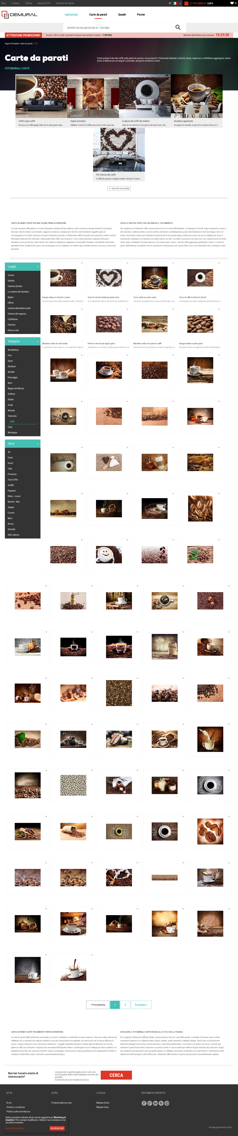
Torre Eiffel (13, 479)
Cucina (11, 275)
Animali (11, 410)
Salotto (11, 280)
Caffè (12, 421)
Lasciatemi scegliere (15, 1128)
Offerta (28, 3)
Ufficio (11, 302)
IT (170, 3)
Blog (4, 3)
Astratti (11, 372)
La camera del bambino (18, 291)
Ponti (10, 457)
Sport (10, 361)
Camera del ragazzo (17, 313)
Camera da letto (15, 286)
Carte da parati (98, 14)
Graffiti (11, 485)
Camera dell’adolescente (19, 308)
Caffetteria (13, 319)
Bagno (11, 297)
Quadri (122, 14)
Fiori (10, 355)
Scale (10, 405)
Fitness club (13, 330)
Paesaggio (13, 377)
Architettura (13, 350)
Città (10, 468)
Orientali (11, 529)
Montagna (12, 432)
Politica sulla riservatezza (18, 1111)
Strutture (12, 366)
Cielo (10, 427)
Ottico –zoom (14, 496)
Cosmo (11, 512)
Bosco (11, 523)
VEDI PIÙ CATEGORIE (120, 188)
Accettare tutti (57, 1128)
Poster (141, 14)
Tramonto (12, 416)
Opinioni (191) (44, 3)
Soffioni (11, 394)
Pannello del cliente (65, 3)
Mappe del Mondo (16, 388)
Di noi (9, 1102)
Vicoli (10, 463)
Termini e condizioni (15, 1107)
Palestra (11, 324)
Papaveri (12, 490)
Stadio (11, 399)
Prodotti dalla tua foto (61, 1102)
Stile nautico (13, 534)
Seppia (11, 507)
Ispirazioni (71, 14)
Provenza (12, 474)
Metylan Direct (102, 1102)
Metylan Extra (102, 1107)
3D (9, 452)
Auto (10, 383)
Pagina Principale (12, 43)
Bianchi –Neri (14, 501)
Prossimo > (141, 1004)
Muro (10, 518)
